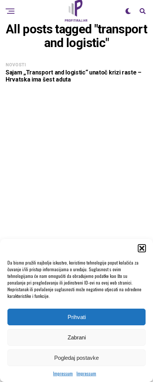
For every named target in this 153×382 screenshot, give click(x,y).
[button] (142, 248)
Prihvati (77, 317)
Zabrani (77, 337)
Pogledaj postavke (76, 358)
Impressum (63, 373)
